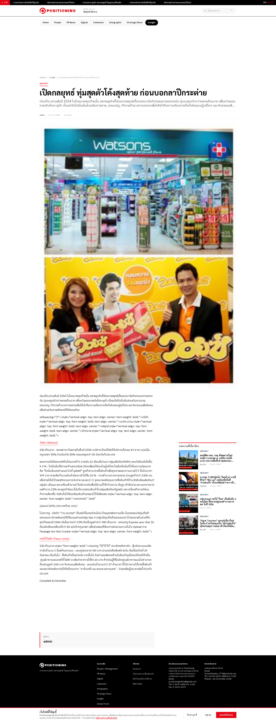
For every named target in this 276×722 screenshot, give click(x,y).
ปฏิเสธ (208, 715)
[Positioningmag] (58, 11)
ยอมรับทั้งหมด (226, 715)
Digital (84, 22)
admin (42, 115)
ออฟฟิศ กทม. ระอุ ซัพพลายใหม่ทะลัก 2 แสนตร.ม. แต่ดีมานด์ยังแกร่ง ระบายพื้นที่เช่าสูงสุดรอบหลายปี (216, 458)
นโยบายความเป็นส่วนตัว (143, 674)
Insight (151, 22)
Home (46, 22)
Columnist (98, 22)
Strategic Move (134, 22)
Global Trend (103, 704)
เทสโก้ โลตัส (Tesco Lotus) (54, 539)
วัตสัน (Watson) (49, 443)
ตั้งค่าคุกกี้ (192, 715)
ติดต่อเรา (137, 669)
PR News (71, 22)
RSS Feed (137, 684)
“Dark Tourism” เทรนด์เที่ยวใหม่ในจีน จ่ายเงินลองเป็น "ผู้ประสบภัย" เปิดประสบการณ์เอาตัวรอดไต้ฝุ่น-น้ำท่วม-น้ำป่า (218, 523)
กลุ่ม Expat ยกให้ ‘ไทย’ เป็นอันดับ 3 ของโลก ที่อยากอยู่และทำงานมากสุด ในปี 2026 (218, 501)
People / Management (107, 669)
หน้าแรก (43, 77)
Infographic (115, 22)
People (57, 22)
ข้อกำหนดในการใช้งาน (142, 679)
